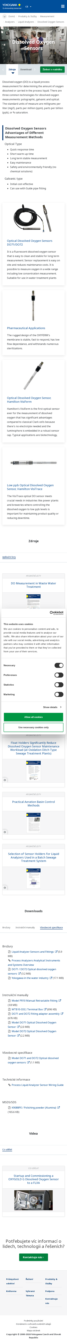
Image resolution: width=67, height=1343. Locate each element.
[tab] (9, 557)
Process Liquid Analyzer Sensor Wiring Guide (38, 1085)
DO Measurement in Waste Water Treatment (33, 585)
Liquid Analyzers (26, 21)
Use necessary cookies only (33, 727)
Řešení (29, 1279)
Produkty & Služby (27, 16)
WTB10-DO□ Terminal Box (27, 1009)
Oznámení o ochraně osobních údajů (33, 1324)
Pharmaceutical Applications (26, 328)
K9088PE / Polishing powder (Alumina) (34, 1107)
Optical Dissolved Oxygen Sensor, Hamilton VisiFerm (29, 399)
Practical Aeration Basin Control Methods (33, 803)
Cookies (33, 1327)
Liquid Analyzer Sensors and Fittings (33, 951)
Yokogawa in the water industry (30, 978)
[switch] (59, 675)
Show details (50, 707)
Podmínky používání (33, 1320)
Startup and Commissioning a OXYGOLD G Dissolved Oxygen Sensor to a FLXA (33, 1179)
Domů (11, 16)
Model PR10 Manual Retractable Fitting (35, 1000)
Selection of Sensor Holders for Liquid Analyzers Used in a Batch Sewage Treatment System (33, 857)
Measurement (47, 16)
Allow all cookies (33, 717)
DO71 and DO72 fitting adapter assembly (36, 1013)
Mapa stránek (33, 1330)
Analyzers (10, 21)
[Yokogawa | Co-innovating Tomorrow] (12, 6)
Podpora (49, 1291)
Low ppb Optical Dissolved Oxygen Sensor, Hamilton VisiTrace (30, 487)
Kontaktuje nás (33, 1257)
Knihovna (11, 1291)
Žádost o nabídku (52, 69)
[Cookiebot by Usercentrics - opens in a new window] (49, 613)
